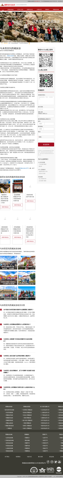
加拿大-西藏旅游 (27, 428)
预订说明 (40, 456)
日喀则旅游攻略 (9, 440)
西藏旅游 (2, 4)
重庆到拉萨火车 (44, 425)
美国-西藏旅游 (27, 417)
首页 (3, 10)
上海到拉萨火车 (44, 412)
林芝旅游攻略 (9, 443)
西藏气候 (27, 445)
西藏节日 (27, 443)
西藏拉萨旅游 (9, 415)
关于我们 (7, 456)
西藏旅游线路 (11, 9)
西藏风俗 (27, 448)
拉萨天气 (45, 437)
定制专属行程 (37, 1)
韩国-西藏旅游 (27, 423)
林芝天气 (45, 440)
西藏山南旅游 (9, 423)
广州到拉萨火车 (44, 415)
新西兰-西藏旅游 (27, 425)
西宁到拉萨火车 (44, 420)
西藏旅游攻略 (8, 434)
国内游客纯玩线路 (9, 409)
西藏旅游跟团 (26, 406)
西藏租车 (47, 9)
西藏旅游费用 (10, 55)
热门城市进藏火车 (44, 406)
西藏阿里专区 (30, 9)
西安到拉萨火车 (44, 423)
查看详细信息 (5, 207)
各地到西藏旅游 (14, 43)
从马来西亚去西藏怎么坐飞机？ (27, 283)
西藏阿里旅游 (9, 420)
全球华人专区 (20, 9)
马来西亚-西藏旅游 (26, 409)
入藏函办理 (39, 9)
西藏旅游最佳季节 (24, 168)
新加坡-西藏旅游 (27, 412)
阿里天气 (45, 445)
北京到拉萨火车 (44, 409)
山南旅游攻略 (9, 448)
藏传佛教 (27, 440)
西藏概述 (27, 434)
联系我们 (18, 456)
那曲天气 (45, 448)
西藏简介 (27, 437)
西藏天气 (44, 434)
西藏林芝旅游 (9, 417)
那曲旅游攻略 (9, 451)
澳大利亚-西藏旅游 (26, 420)
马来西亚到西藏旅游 (23, 43)
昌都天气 (45, 451)
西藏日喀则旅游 (9, 425)
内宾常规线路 (9, 412)
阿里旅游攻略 (9, 445)
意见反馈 (51, 456)
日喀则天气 (44, 443)
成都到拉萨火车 (44, 417)
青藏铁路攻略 (56, 9)
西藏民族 (27, 451)
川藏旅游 (9, 428)
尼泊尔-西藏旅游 (27, 415)
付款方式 (29, 456)
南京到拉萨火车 (44, 428)
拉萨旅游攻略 (9, 437)
